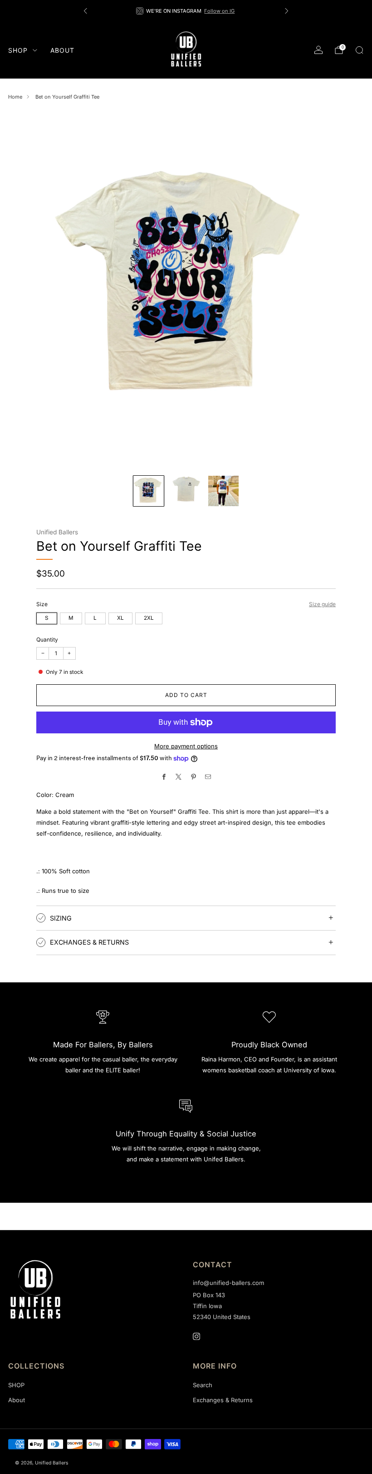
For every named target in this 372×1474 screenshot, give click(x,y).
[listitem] (186, 11)
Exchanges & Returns (223, 1400)
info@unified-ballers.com (228, 1282)
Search (202, 1385)
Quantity (47, 639)
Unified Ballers (57, 532)
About (62, 50)
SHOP (18, 50)
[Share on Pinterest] (193, 777)
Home (15, 97)
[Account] (318, 50)
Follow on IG (219, 11)
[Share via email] (208, 777)
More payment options (186, 746)
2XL (149, 618)
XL (120, 618)
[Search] (359, 50)
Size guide (322, 604)
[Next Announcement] (287, 11)
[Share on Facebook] (164, 777)
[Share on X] (178, 777)
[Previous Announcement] (85, 11)
